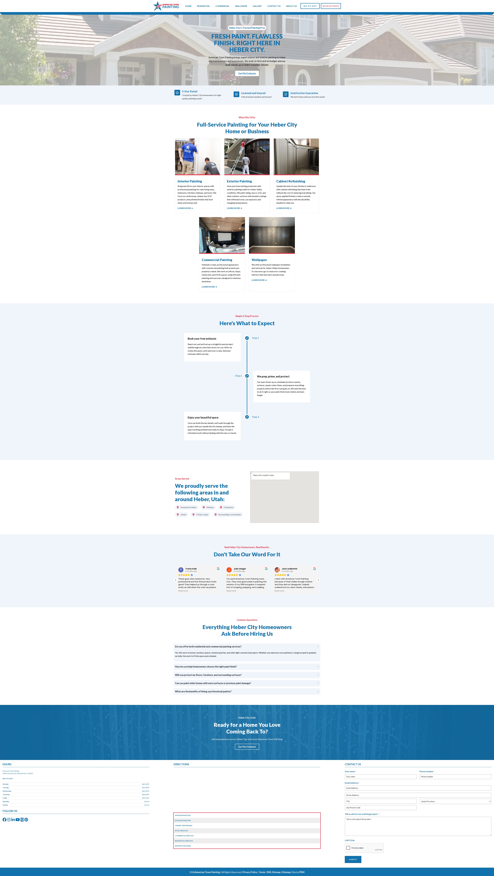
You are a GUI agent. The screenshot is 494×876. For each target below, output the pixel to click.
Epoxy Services (181, 831)
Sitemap (286, 872)
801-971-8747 (310, 6)
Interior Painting (183, 815)
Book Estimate (331, 6)
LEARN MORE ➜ (185, 208)
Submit (353, 859)
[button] (318, 580)
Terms (262, 872)
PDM (302, 872)
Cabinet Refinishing (183, 825)
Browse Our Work (183, 846)
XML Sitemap (274, 872)
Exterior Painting (183, 820)
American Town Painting (207, 872)
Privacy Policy (250, 872)
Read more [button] (183, 591)
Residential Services (184, 841)
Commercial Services (184, 836)
